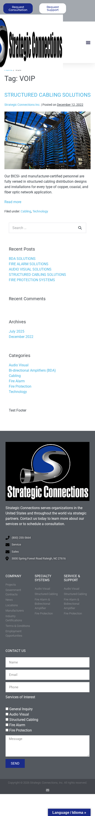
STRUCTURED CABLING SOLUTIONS (47, 95)
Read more (12, 201)
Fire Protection (20, 386)
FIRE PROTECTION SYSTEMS (32, 280)
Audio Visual (18, 365)
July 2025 (16, 331)
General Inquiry (21, 709)
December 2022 (21, 337)
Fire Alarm (17, 381)
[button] (88, 42)
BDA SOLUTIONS (22, 259)
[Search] (80, 228)
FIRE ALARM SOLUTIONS (28, 264)
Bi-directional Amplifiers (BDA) (32, 370)
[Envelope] (47, 790)
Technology (40, 211)
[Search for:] (47, 228)
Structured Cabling (23, 720)
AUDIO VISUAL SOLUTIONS (30, 269)
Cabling (26, 211)
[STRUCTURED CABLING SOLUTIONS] (47, 140)
